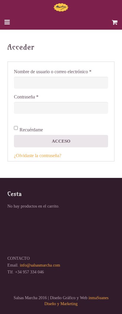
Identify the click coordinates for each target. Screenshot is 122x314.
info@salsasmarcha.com (40, 265)
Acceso (61, 141)
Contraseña (37, 96)
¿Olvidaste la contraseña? (37, 155)
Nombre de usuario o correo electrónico (61, 71)
